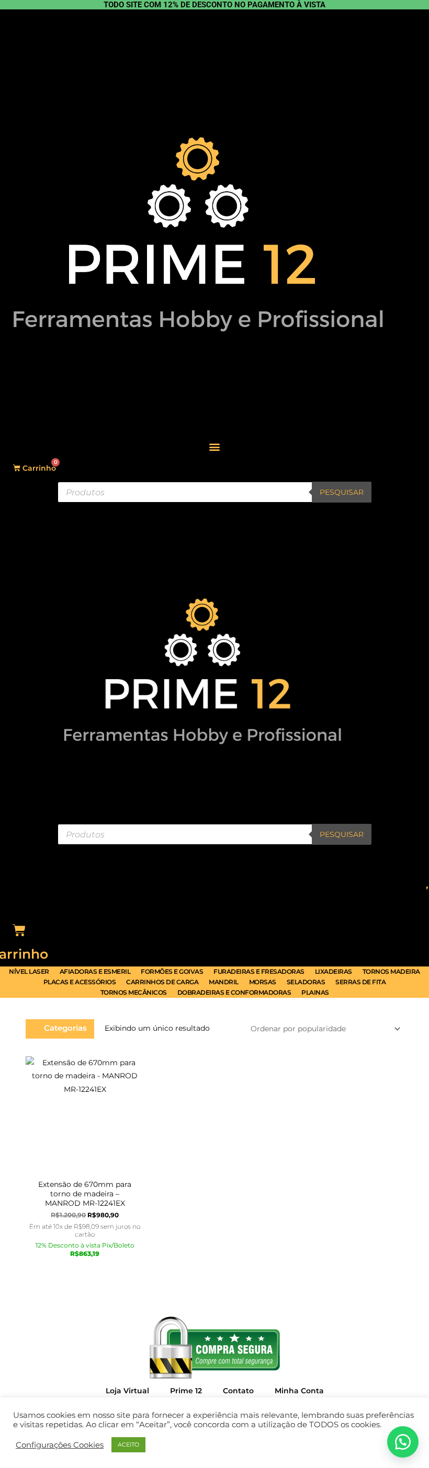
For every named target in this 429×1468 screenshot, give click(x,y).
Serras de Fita (360, 982)
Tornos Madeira (391, 971)
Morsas (262, 982)
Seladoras (306, 982)
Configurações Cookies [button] (60, 1445)
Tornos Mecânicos (133, 992)
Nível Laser (29, 971)
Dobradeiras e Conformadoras (234, 992)
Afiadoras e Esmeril (95, 971)
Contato (238, 1391)
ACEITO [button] (128, 1444)
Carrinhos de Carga (162, 982)
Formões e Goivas (172, 971)
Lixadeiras (333, 971)
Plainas (315, 992)
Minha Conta (299, 1391)
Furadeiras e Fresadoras (258, 971)
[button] (214, 446)
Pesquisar (342, 492)
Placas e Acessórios (79, 982)
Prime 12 (186, 1391)
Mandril (224, 982)
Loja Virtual (127, 1391)
